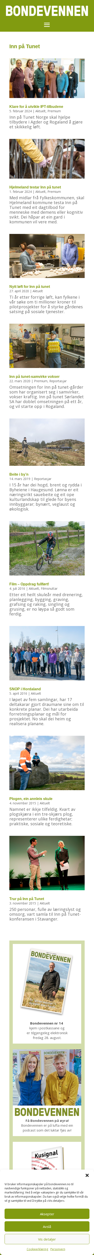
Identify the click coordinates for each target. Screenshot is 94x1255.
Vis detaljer (47, 1239)
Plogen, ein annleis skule (30, 799)
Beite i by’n (19, 474)
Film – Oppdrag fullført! (29, 584)
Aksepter (47, 1214)
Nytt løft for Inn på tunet (29, 287)
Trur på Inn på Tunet (26, 899)
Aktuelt (40, 111)
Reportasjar (58, 381)
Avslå (47, 1226)
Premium (54, 111)
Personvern (57, 1249)
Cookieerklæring (37, 1249)
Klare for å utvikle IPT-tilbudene (36, 107)
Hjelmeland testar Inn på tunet (35, 187)
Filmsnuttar (49, 588)
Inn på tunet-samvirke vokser (34, 377)
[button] (87, 1175)
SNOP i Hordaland (25, 689)
